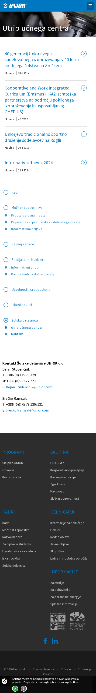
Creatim (48, 674)
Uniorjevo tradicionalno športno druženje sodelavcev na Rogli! (36, 137)
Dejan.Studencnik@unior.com (29, 387)
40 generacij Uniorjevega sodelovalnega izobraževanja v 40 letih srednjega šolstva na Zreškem (42, 59)
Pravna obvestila (43, 669)
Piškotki (66, 669)
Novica (9, 73)
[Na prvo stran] (15, 5)
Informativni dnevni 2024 (29, 162)
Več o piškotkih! (24, 689)
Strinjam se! (15, 689)
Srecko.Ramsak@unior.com (27, 410)
